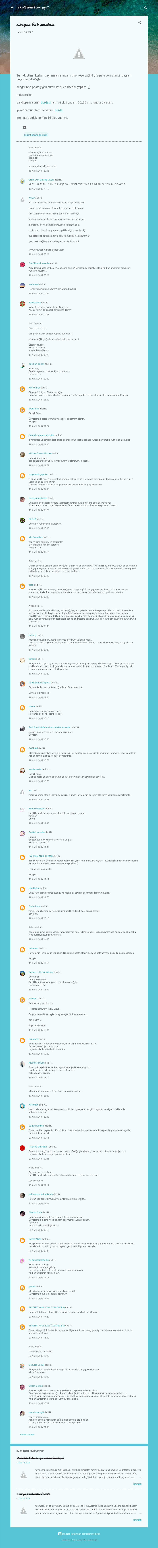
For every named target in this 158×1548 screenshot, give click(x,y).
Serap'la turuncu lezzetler (41, 435)
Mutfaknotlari (35, 537)
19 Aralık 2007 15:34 (39, 1030)
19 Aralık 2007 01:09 (39, 399)
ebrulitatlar (34, 888)
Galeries (75, 1540)
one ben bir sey (36, 364)
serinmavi (34, 284)
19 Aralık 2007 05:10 (39, 552)
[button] (139, 22)
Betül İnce (34, 408)
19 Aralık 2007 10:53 (39, 760)
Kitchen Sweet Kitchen (40, 453)
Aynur (32, 198)
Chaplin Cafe (35, 1212)
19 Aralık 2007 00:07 (39, 293)
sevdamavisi (35, 769)
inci (30, 790)
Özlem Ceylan (36, 1385)
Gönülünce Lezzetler (39, 263)
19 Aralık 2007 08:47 (39, 597)
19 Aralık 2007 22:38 (39, 1116)
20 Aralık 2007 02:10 (39, 1230)
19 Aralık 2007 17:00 (39, 1053)
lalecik (32, 706)
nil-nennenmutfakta (39, 1260)
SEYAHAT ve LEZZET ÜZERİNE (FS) (47, 1307)
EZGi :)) (32, 635)
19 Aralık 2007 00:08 (39, 314)
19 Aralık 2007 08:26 (39, 576)
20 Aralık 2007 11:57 (39, 1298)
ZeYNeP (33, 998)
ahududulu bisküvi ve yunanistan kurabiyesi (40, 1458)
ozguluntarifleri (36, 1125)
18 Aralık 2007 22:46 (39, 170)
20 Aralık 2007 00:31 (39, 1158)
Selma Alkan (35, 1239)
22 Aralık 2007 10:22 (39, 1403)
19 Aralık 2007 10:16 (39, 718)
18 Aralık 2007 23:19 (39, 189)
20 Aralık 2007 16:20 (39, 1356)
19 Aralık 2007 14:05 (39, 939)
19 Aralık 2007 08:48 (39, 626)
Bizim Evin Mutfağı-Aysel (41, 179)
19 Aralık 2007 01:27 (39, 426)
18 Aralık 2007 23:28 (39, 254)
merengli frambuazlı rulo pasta (33, 1494)
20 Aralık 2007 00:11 (39, 1137)
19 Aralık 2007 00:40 (39, 378)
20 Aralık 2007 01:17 (39, 1185)
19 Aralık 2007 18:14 (39, 1077)
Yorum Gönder (27, 1434)
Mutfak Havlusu (37, 1062)
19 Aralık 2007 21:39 (39, 1095)
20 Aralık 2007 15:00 (39, 1337)
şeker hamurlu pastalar (35, 134)
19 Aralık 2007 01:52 (39, 465)
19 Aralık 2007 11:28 (39, 799)
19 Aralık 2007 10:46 (39, 739)
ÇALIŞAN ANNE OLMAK (41, 856)
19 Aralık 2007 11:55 (39, 897)
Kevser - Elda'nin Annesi (41, 972)
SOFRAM (33, 748)
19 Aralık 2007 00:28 (39, 355)
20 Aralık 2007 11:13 (39, 1277)
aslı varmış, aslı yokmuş (41, 1194)
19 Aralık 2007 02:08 (39, 489)
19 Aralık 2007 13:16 (39, 918)
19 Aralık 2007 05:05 (39, 528)
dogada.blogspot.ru (38, 474)
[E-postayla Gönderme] (24, 128)
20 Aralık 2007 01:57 (39, 1203)
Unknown (33, 948)
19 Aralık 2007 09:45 (39, 697)
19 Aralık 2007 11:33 (39, 823)
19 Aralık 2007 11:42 (39, 847)
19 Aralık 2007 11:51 (39, 879)
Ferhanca (33, 1039)
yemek (32, 1286)
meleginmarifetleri (38, 498)
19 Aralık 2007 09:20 (39, 673)
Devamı (137, 1484)
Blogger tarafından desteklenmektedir (81, 1533)
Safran (32, 659)
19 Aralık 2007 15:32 (39, 989)
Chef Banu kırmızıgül (33, 7)
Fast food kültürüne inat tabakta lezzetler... (50, 727)
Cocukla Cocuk (36, 1364)
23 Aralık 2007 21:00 (39, 1427)
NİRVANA (33, 1104)
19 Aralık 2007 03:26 (39, 510)
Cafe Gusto (35, 906)
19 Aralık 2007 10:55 (39, 781)
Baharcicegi (35, 302)
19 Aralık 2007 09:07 (39, 650)
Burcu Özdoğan (36, 808)
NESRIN (33, 519)
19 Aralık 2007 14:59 (39, 963)
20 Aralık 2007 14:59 (39, 1316)
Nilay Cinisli (34, 387)
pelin (31, 584)
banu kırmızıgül (36, 1412)
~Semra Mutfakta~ (38, 1146)
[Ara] (146, 8)
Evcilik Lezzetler (37, 832)
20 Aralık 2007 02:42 (39, 1251)
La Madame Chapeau (39, 682)
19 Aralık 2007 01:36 (39, 444)
